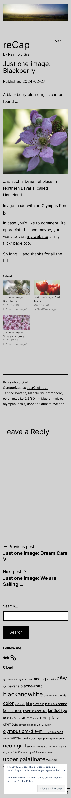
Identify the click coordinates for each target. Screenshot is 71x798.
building (53, 695)
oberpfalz (49, 717)
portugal (36, 738)
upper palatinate (39, 404)
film (29, 703)
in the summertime (56, 703)
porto (26, 738)
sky (5, 752)
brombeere (54, 393)
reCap (16, 45)
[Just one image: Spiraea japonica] (16, 322)
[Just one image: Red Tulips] (47, 287)
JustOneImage (37, 388)
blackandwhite (23, 694)
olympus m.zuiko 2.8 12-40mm (35, 724)
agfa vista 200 (10, 679)
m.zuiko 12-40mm (17, 718)
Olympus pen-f (54, 731)
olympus (9, 404)
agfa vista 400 (25, 679)
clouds (62, 695)
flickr (8, 243)
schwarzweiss (55, 746)
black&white (31, 686)
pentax (16, 738)
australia (51, 679)
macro (36, 718)
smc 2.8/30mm (16, 752)
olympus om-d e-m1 (24, 731)
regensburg (58, 738)
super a (42, 752)
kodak (18, 710)
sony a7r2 (31, 752)
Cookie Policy (25, 781)
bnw (46, 695)
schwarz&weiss (35, 746)
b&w (61, 678)
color (6, 398)
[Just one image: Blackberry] (16, 287)
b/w (5, 686)
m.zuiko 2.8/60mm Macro (31, 398)
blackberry (36, 393)
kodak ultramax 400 (35, 710)
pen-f (21, 404)
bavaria (20, 393)
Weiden (58, 404)
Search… (10, 606)
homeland (38, 703)
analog (40, 678)
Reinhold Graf (18, 382)
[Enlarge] (63, 114)
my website (37, 236)
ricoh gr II (14, 745)
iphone (8, 711)
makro (57, 398)
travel (50, 752)
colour (20, 703)
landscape (57, 710)
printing (47, 738)
